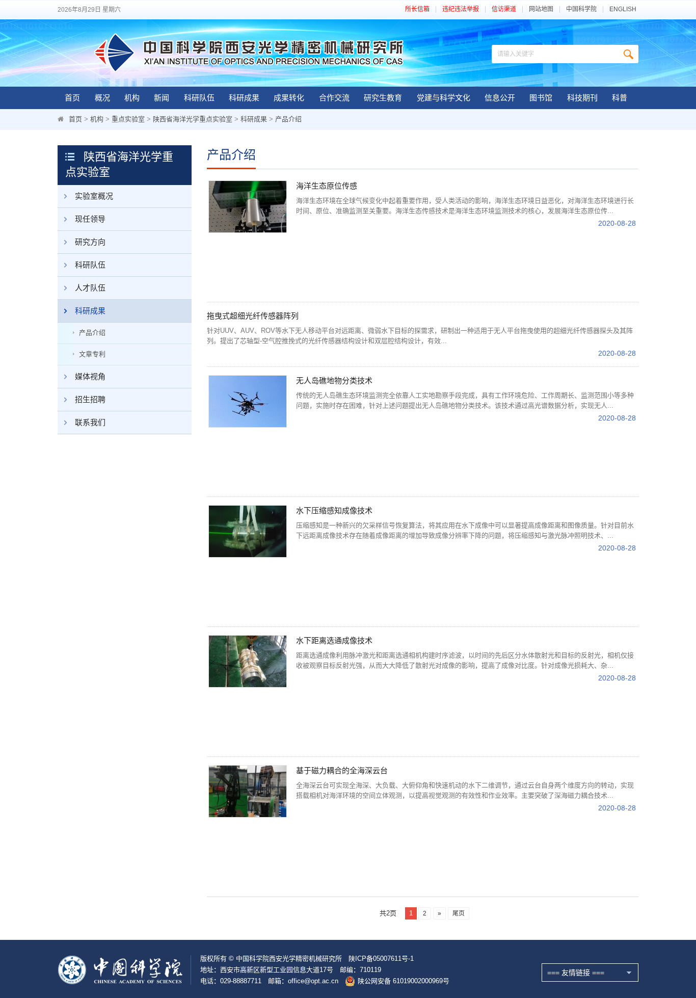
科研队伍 (199, 97)
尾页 (458, 913)
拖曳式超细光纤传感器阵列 (253, 315)
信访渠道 (504, 9)
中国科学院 (581, 9)
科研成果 (244, 97)
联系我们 (90, 422)
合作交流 (334, 97)
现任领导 (90, 219)
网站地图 (541, 9)
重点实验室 (128, 119)
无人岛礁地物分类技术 (334, 380)
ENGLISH (622, 9)
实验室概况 (94, 196)
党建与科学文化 (443, 97)
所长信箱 (417, 9)
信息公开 (500, 97)
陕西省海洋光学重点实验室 (192, 119)
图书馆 (540, 97)
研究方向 (90, 242)
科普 (619, 97)
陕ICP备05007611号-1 (381, 958)
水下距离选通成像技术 (334, 640)
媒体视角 (90, 376)
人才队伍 (90, 287)
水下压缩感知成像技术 (334, 510)
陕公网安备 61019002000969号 (403, 981)
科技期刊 (582, 97)
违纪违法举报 (460, 9)
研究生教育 (383, 97)
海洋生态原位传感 (326, 185)
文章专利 (92, 354)
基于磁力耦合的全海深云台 (342, 770)
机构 (132, 97)
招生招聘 (90, 399)
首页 (72, 97)
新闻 (161, 97)
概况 (102, 97)
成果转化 (289, 97)
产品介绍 (288, 119)
